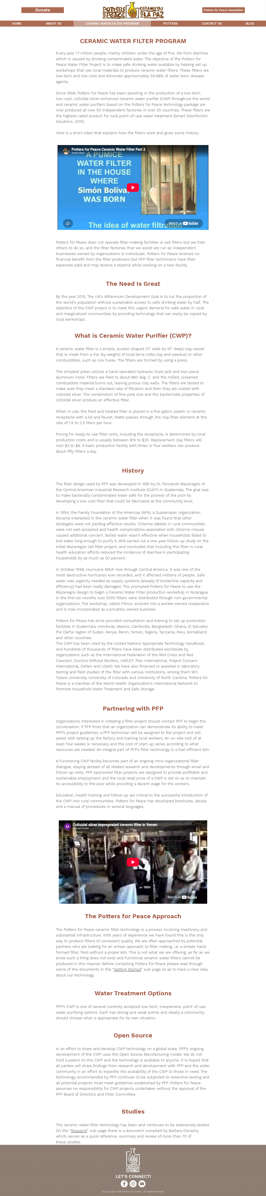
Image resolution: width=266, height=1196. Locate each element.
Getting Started (127, 969)
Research (79, 1130)
